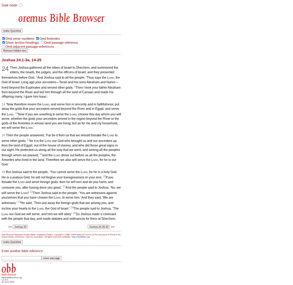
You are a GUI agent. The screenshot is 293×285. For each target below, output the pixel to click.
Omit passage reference (61, 42)
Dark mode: (10, 5)
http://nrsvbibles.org (81, 237)
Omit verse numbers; (20, 38)
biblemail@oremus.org (12, 277)
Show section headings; (22, 42)
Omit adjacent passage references (30, 46)
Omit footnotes (49, 38)
